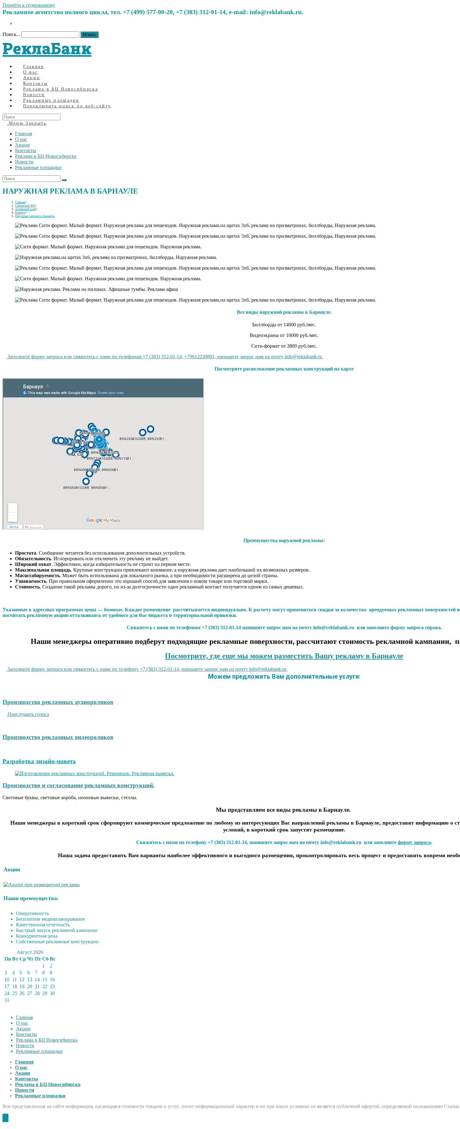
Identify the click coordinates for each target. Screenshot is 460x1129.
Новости (24, 161)
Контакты (25, 150)
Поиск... (11, 34)
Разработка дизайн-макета (39, 761)
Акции (22, 145)
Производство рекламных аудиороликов (58, 702)
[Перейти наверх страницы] (5, 1118)
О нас (21, 139)
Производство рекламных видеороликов (58, 737)
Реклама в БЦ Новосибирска (45, 156)
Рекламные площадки (38, 167)
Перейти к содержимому (29, 5)
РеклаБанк (47, 48)
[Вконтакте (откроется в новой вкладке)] (17, 23)
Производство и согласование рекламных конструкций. (79, 785)
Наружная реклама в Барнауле (34, 216)
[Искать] (64, 180)
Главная (23, 133)
